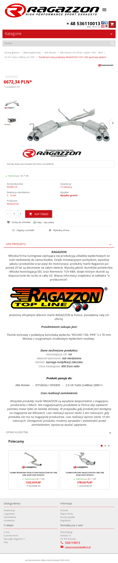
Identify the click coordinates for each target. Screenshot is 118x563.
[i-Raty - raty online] (43, 222)
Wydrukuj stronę (61, 230)
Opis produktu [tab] (16, 244)
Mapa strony (66, 513)
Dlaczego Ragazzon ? (14, 538)
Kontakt (64, 510)
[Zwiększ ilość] (20, 214)
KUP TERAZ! (41, 214)
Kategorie (13, 33)
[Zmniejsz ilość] (7, 214)
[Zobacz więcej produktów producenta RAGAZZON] (105, 65)
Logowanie (9, 513)
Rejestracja (9, 510)
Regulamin (65, 520)
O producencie (11, 535)
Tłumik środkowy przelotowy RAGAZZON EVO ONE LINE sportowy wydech (33, 473)
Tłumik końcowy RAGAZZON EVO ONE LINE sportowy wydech (84, 473)
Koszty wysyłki (67, 517)
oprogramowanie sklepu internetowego (42, 560)
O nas (7, 532)
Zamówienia (10, 517)
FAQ (6, 542)
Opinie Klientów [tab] (17, 432)
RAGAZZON (13, 203)
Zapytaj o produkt (25, 230)
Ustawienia (9, 520)
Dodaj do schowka (21, 222)
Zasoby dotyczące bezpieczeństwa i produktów (30, 163)
